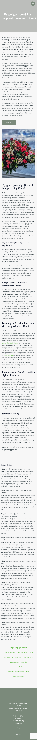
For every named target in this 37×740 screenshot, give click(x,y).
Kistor (19, 725)
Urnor (18, 728)
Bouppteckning (18, 721)
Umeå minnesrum (9, 652)
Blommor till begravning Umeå (18, 671)
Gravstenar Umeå (18, 676)
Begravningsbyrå (18, 716)
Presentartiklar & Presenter (18, 708)
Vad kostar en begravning (12, 657)
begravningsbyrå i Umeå (10, 343)
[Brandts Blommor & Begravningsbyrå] (8, 3)
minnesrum (9, 355)
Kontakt (18, 734)
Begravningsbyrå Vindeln (18, 648)
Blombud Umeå (28, 657)
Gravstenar (18, 723)
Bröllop (18, 706)
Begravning (18, 718)
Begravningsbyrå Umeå (25, 652)
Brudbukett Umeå (18, 667)
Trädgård (18, 710)
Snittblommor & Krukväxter (18, 703)
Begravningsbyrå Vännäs (18, 662)
